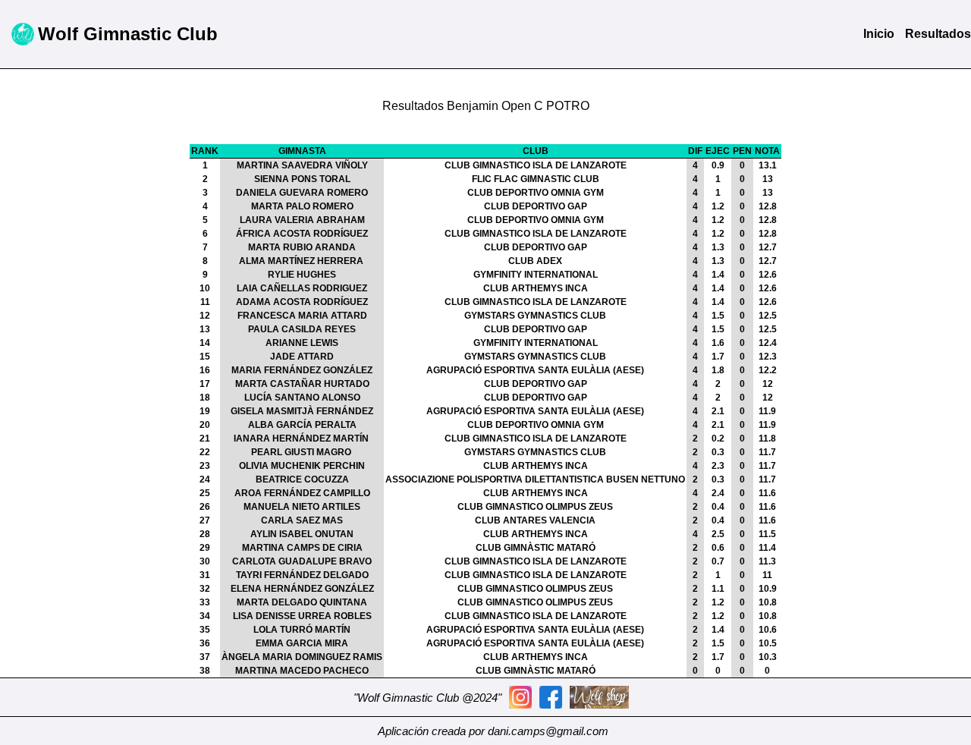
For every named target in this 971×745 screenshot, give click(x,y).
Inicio (878, 33)
